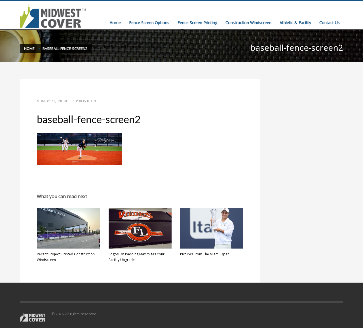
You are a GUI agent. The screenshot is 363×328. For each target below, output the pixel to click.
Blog (95, 46)
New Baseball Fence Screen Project (132, 46)
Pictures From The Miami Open (204, 254)
